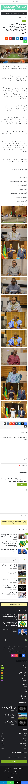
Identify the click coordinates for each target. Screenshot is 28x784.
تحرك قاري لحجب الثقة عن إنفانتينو (9, 549)
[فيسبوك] (25, 423)
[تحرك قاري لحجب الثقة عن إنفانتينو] (22, 551)
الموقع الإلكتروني (23, 472)
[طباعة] (25, 426)
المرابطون (23, 667)
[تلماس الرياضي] (14, 1)
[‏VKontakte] (8, 423)
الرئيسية (23, 17)
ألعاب (24, 680)
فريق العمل (24, 693)
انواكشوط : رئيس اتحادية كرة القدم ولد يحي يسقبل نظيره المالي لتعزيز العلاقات (9, 536)
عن (26, 691)
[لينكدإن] (19, 423)
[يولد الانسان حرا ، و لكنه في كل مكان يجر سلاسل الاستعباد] (22, 588)
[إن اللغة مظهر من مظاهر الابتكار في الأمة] (22, 567)
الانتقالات (24, 675)
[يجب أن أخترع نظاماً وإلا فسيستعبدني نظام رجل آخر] (22, 723)
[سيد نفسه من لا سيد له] (22, 574)
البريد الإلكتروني (23, 465)
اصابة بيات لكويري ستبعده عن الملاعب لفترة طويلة (13, 13)
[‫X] (22, 423)
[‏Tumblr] (16, 423)
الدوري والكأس (22, 673)
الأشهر (23, 560)
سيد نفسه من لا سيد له (11, 572)
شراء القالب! (24, 698)
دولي (25, 670)
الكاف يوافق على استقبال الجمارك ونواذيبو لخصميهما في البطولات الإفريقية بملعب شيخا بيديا (9, 543)
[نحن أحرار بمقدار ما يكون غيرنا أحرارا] (22, 581)
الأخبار (19, 17)
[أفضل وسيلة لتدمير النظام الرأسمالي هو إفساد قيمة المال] (22, 716)
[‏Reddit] (10, 423)
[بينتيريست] (13, 423)
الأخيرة (14, 560)
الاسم (25, 458)
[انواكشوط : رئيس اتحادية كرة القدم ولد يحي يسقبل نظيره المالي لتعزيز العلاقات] (22, 536)
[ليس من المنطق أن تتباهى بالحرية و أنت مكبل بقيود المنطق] (22, 595)
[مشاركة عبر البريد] (5, 423)
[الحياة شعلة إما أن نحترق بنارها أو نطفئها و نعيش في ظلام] (22, 709)
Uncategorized (22, 678)
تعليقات (5, 560)
